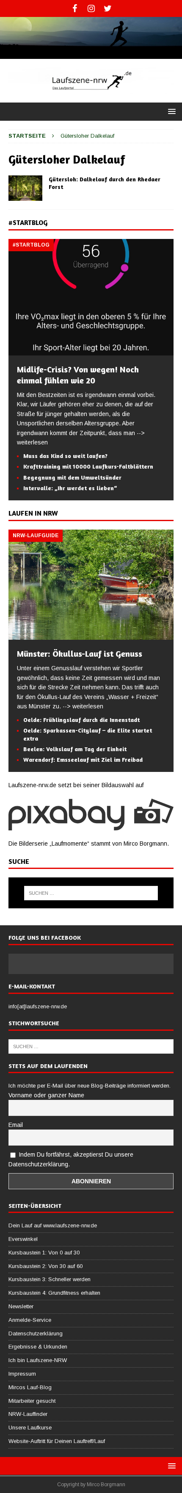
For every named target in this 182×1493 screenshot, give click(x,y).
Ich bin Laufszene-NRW (37, 1360)
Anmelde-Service (29, 1320)
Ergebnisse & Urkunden (37, 1346)
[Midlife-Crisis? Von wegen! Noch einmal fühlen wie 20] (91, 350)
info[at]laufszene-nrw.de (37, 1006)
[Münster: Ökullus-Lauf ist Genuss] (91, 635)
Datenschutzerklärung (35, 1333)
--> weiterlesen (83, 706)
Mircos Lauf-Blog (30, 1387)
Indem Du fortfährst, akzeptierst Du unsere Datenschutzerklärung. (70, 1159)
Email (15, 1124)
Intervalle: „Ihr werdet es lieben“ (70, 487)
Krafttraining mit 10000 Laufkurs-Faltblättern (88, 466)
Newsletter (20, 1306)
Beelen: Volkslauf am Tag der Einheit (75, 748)
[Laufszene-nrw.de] (91, 54)
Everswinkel (23, 1239)
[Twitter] (107, 8)
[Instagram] (91, 8)
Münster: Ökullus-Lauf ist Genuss (79, 653)
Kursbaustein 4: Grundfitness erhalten (54, 1293)
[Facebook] (74, 8)
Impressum (22, 1374)
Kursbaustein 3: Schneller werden (49, 1279)
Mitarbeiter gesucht (31, 1401)
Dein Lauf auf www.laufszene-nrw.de (52, 1225)
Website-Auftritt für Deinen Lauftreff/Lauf (56, 1441)
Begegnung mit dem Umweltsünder (72, 477)
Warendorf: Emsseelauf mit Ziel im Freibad (83, 759)
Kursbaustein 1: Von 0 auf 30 (44, 1252)
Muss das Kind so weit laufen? (65, 455)
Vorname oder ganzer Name (46, 1095)
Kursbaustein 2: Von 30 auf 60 (45, 1266)
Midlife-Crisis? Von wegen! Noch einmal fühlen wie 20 (78, 375)
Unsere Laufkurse (30, 1427)
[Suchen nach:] (91, 893)
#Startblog (27, 222)
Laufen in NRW (33, 513)
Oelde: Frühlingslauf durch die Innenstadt (81, 719)
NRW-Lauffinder (27, 1414)
